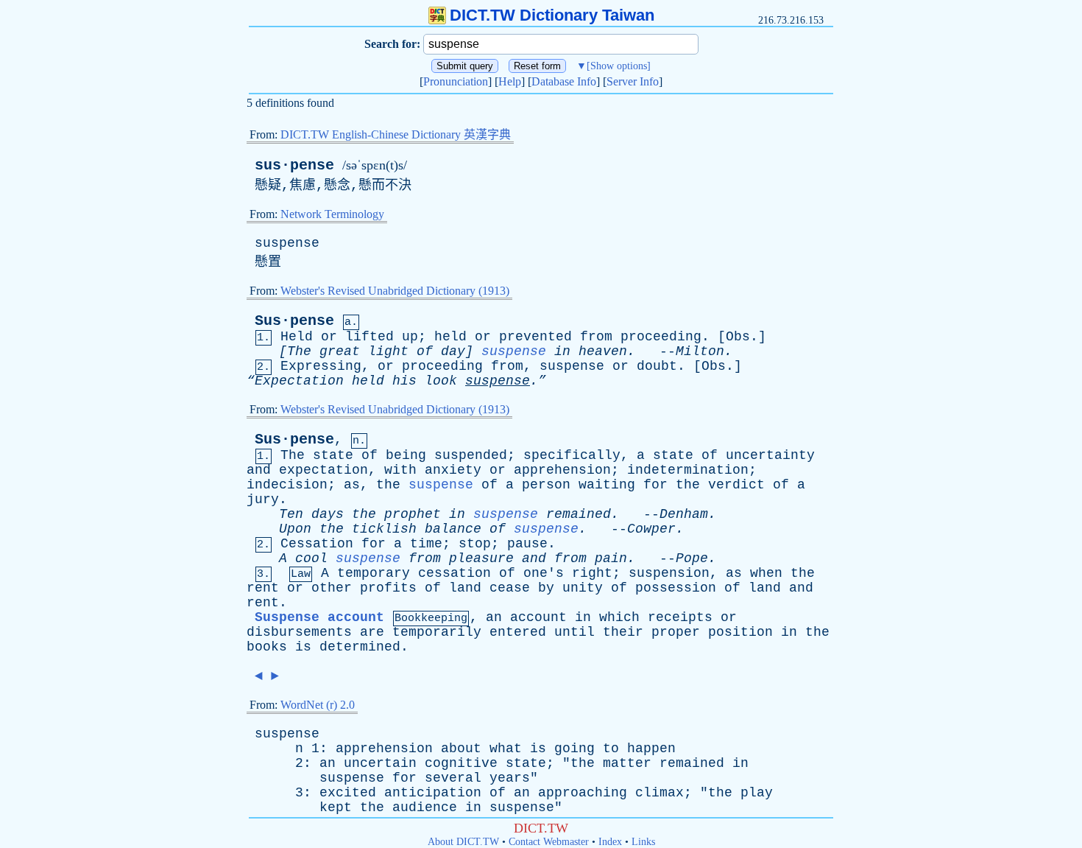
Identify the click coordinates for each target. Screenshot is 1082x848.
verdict (736, 484)
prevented (535, 336)
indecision (287, 484)
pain (611, 558)
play (756, 792)
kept (335, 807)
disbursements (299, 632)
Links (643, 841)
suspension (669, 573)
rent (263, 588)
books (267, 646)
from (596, 336)
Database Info (563, 81)
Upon (295, 529)
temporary (373, 573)
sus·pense (294, 165)
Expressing (320, 366)
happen (651, 748)
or (329, 336)
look (441, 381)
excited (347, 792)
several (453, 778)
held (450, 336)
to (611, 748)
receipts (680, 617)
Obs (738, 336)
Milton (700, 351)
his (404, 381)
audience (424, 807)
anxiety (453, 470)
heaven (603, 351)
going (574, 748)
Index (610, 841)
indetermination (688, 470)
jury (263, 499)
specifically (571, 455)
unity (582, 588)
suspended (470, 455)
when (766, 573)
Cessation (316, 543)
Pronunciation (455, 81)
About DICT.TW (463, 841)
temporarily (436, 632)
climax (659, 792)
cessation (454, 573)
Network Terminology (332, 214)
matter (627, 763)
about (461, 748)
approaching (582, 792)
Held (296, 336)
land (465, 588)
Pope (692, 558)
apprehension (562, 470)
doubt (657, 366)
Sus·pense (294, 320)
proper (675, 632)
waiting (607, 484)
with (400, 470)
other (331, 588)
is (303, 646)
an (494, 617)
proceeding (660, 336)
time (426, 543)
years (509, 778)
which (619, 617)
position (740, 632)
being (406, 455)
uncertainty (770, 455)
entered (517, 632)
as (352, 484)
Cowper (651, 529)
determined (359, 646)
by (546, 588)
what (505, 748)
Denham (684, 514)
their (623, 632)
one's (543, 573)
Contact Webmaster (549, 841)
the (388, 484)
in (562, 351)
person (546, 484)
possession (675, 588)
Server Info (633, 81)
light (388, 351)
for (655, 484)
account (538, 617)
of (425, 351)
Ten (291, 514)
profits (388, 588)
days (327, 514)
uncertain (380, 763)
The (292, 455)
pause (527, 543)
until (574, 632)
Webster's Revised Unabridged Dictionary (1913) (394, 290)
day (453, 351)
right (592, 573)
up (410, 336)
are (372, 632)
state (333, 455)
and (259, 470)
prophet (412, 514)
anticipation (432, 792)
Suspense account (319, 617)
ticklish (384, 529)
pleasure (481, 558)
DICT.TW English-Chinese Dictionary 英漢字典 (395, 134)
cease (509, 588)
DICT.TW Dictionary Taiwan (552, 15)
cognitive (461, 763)
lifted (369, 336)
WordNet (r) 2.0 (317, 704)
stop (475, 543)
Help (509, 81)
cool (311, 558)
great (339, 351)
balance (453, 529)
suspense (287, 243)
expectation (323, 470)
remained (578, 514)
